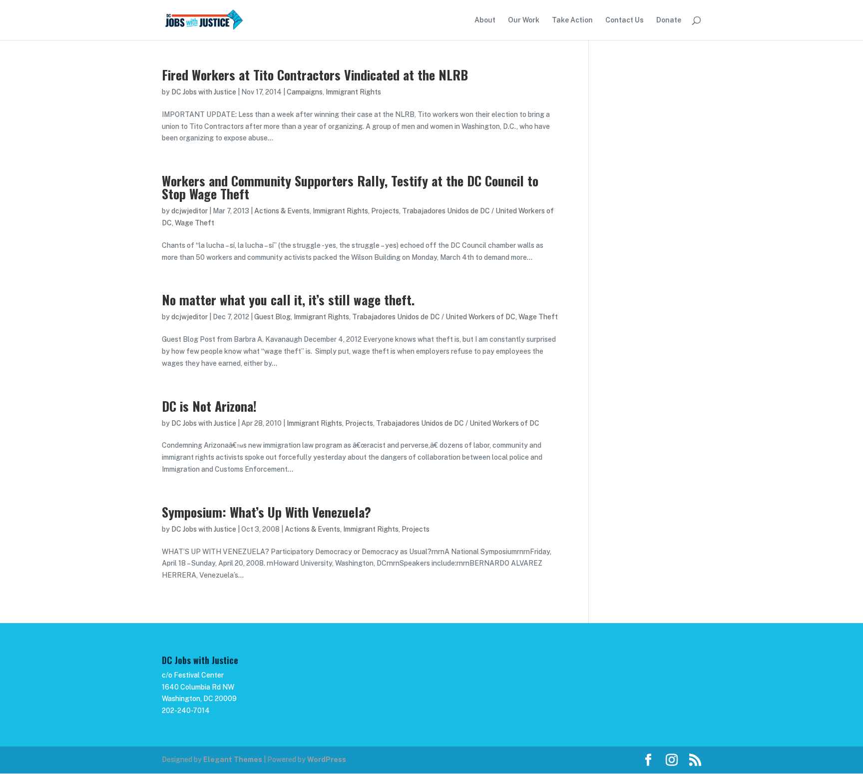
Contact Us (624, 20)
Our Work (523, 20)
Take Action (572, 20)
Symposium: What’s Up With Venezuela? (266, 512)
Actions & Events (282, 211)
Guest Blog (272, 317)
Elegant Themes (232, 760)
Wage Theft (194, 223)
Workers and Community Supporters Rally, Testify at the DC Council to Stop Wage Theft (350, 187)
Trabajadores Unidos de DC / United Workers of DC (433, 317)
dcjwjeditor (189, 211)
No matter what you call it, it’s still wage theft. (288, 299)
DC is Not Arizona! (209, 406)
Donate (668, 20)
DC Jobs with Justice (203, 92)
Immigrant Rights (353, 92)
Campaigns (305, 92)
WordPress (326, 760)
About (484, 20)
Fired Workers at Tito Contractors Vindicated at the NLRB (315, 74)
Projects (385, 211)
